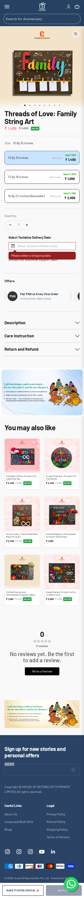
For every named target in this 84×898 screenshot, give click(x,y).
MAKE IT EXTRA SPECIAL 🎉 (22, 890)
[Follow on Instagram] (7, 852)
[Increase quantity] (26, 224)
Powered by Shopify (62, 878)
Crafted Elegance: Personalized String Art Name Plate (60, 535)
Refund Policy (56, 822)
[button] (42, 246)
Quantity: (10, 216)
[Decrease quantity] (10, 224)
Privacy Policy (56, 814)
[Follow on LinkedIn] (53, 852)
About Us (10, 814)
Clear (75, 18)
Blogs (8, 829)
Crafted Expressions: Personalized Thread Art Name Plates (20, 595)
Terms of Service (58, 837)
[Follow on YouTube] (42, 852)
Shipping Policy (57, 829)
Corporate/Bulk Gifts (18, 822)
